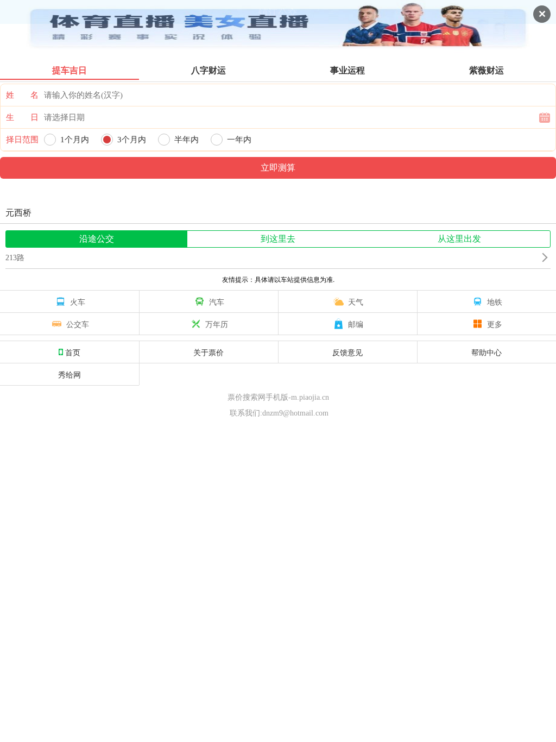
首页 (72, 352)
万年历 (216, 323)
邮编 (355, 323)
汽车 (216, 301)
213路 (14, 258)
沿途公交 (96, 238)
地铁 (494, 301)
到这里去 (278, 238)
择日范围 (22, 139)
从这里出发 (459, 238)
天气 (355, 301)
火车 (77, 301)
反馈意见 (347, 352)
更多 (494, 323)
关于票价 (208, 352)
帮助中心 (486, 352)
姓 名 (22, 95)
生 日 (22, 117)
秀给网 (69, 374)
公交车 (77, 323)
